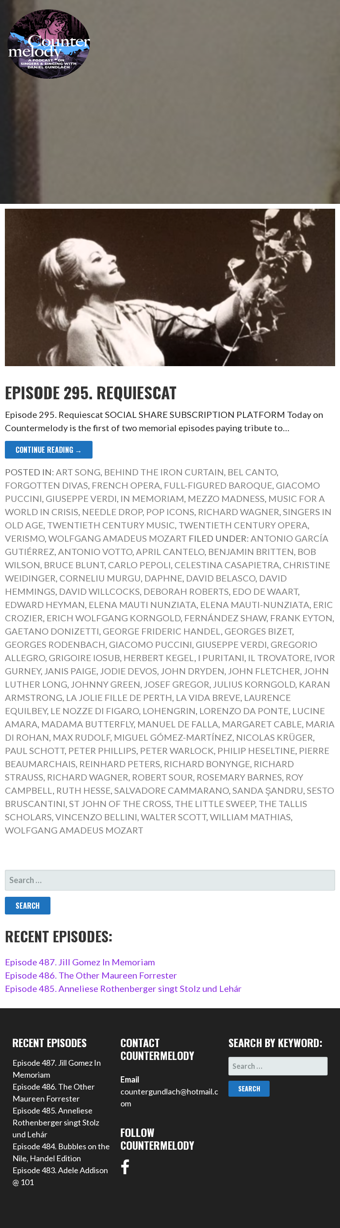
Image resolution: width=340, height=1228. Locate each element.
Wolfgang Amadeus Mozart (117, 538)
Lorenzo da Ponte (244, 710)
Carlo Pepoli (139, 564)
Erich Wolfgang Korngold (113, 617)
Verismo (25, 538)
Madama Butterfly (87, 724)
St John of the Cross (120, 803)
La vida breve (208, 697)
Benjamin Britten (251, 551)
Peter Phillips (102, 750)
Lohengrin (169, 710)
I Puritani (221, 657)
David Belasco (220, 578)
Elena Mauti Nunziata (143, 604)
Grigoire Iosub (84, 657)
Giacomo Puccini (150, 644)
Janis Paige (70, 671)
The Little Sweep (215, 803)
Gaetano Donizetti (52, 631)
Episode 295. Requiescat (91, 392)
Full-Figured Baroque (218, 485)
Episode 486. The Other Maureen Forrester (91, 975)
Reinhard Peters (119, 763)
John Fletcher (264, 671)
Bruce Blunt (74, 564)
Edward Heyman (45, 604)
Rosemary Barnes (239, 777)
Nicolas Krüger (274, 737)
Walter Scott (173, 816)
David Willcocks (99, 591)
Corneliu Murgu (100, 578)
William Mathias (250, 816)
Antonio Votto (95, 551)
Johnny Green (105, 684)
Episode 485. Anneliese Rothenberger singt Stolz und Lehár (123, 988)
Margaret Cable (262, 724)
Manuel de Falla (177, 724)
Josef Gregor (176, 684)
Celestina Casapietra (226, 564)
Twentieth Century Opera (243, 525)
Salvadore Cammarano (171, 790)
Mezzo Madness (226, 498)
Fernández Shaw (225, 617)
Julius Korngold (254, 684)
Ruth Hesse (83, 790)
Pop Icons (170, 511)
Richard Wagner (238, 511)
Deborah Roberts (186, 591)
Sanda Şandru (267, 790)
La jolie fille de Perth (119, 697)
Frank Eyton (301, 617)
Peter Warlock (177, 750)
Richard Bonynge (207, 763)
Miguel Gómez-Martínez (173, 737)
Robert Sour (162, 777)
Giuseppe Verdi (81, 498)
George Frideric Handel (162, 631)
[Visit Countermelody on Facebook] (125, 1170)
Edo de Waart (265, 591)
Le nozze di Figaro (94, 710)
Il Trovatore (279, 657)
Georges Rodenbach (55, 644)
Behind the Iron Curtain (164, 472)
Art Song (78, 472)
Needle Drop (112, 511)
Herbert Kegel (159, 657)
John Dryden (192, 671)
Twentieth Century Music (111, 525)
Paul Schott (35, 750)
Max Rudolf (81, 737)
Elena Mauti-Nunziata (254, 604)
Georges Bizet (258, 631)
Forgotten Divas (46, 485)
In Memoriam (152, 498)
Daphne (163, 578)
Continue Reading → (48, 449)
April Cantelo (170, 551)
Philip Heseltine (256, 750)
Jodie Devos (128, 671)
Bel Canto (252, 472)
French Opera (126, 485)
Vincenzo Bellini (96, 816)
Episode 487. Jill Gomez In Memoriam (80, 961)
